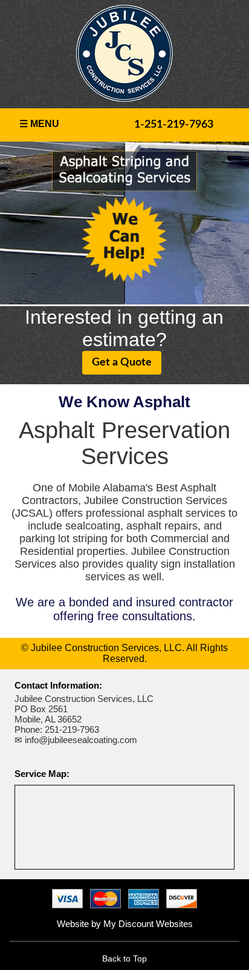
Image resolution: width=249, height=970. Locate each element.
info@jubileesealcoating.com (81, 740)
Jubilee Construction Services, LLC (84, 698)
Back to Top (124, 958)
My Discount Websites (148, 924)
